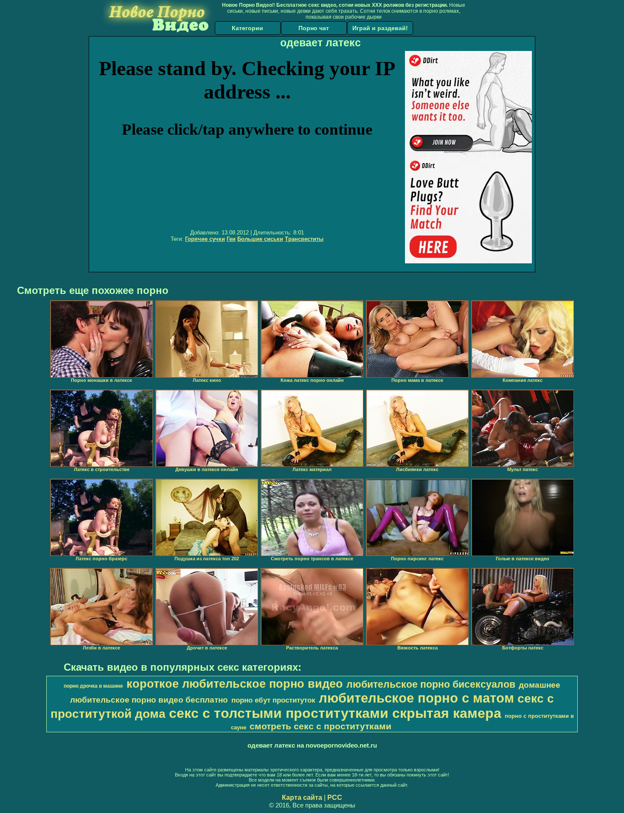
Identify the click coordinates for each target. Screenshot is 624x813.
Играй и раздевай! (380, 28)
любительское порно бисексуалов (430, 684)
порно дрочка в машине (93, 686)
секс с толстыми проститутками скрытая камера (335, 713)
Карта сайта (302, 797)
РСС (334, 797)
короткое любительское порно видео (234, 684)
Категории (247, 28)
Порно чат (313, 28)
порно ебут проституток (273, 700)
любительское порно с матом (416, 698)
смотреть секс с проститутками (320, 726)
